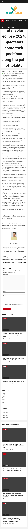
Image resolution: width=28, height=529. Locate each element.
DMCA (3, 414)
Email (4, 295)
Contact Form (5, 412)
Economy (8, 24)
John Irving (12, 338)
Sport (3, 27)
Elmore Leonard (6, 71)
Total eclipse (5, 104)
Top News (14, 20)
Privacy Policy (5, 417)
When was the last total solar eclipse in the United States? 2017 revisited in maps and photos (20, 259)
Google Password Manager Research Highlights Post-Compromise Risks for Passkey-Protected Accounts (12, 520)
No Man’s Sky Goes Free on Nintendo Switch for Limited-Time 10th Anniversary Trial (13, 446)
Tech (21, 24)
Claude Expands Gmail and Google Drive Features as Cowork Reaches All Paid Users (13, 470)
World (20, 20)
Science (15, 24)
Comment (5, 274)
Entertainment (11, 27)
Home (7, 20)
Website (5, 300)
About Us (4, 411)
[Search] (26, 20)
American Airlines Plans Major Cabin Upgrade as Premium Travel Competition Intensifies (13, 495)
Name (5, 291)
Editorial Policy (5, 415)
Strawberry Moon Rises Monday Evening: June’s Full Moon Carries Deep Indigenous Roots (13, 335)
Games (5, 429)
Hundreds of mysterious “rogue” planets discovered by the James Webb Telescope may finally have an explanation (8, 260)
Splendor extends (10, 91)
